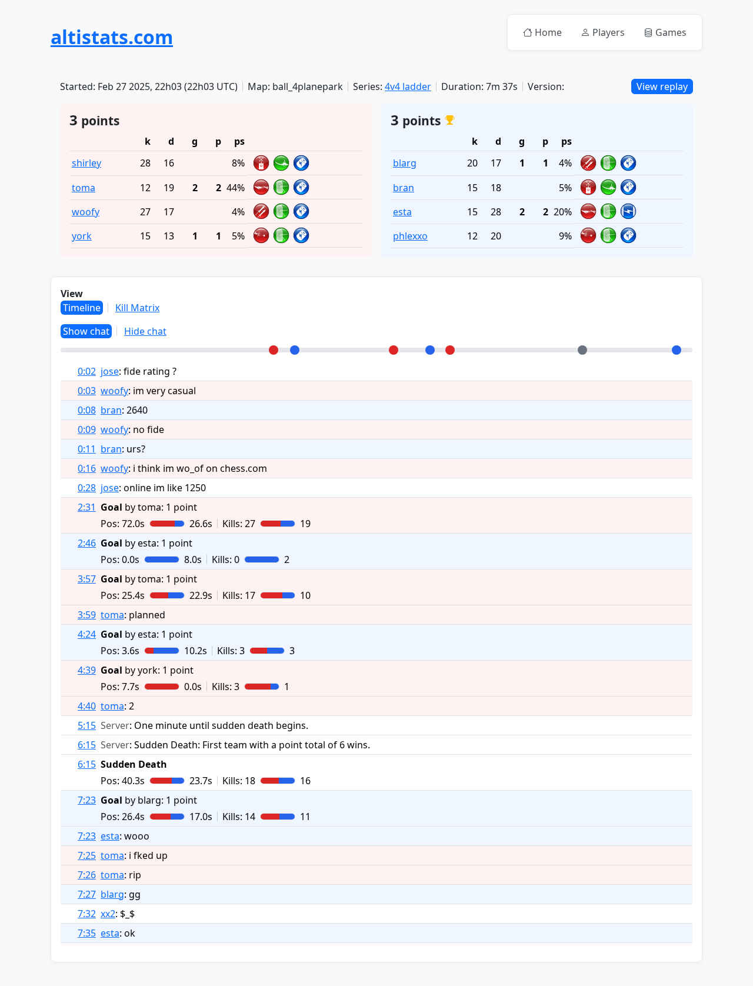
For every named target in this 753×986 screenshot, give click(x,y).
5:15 (87, 725)
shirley (86, 162)
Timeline (82, 307)
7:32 (87, 913)
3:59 (87, 614)
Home (548, 32)
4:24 (87, 634)
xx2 (108, 913)
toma (83, 187)
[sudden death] (582, 350)
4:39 (87, 670)
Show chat (86, 331)
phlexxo (410, 235)
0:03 (87, 390)
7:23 (87, 800)
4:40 (87, 705)
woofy (85, 211)
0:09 (87, 429)
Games (671, 32)
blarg (405, 162)
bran (403, 187)
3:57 (87, 578)
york (82, 235)
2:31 (87, 507)
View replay (662, 86)
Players (608, 32)
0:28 (87, 487)
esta (402, 211)
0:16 (87, 468)
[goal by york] (450, 350)
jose (110, 371)
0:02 (87, 371)
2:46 (87, 543)
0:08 (87, 410)
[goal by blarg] (676, 350)
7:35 (87, 933)
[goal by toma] (273, 350)
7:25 (87, 855)
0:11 (87, 448)
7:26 (87, 874)
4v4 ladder (408, 86)
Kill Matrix (137, 307)
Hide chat (145, 331)
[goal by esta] (294, 350)
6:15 (87, 744)
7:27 (87, 894)
